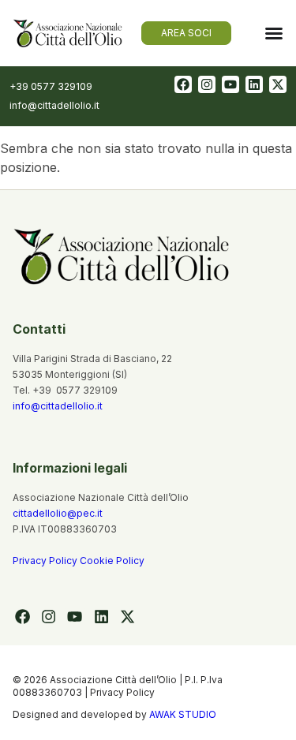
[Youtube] (230, 84)
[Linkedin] (254, 84)
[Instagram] (206, 84)
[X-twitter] (278, 84)
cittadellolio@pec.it (58, 513)
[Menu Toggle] (273, 33)
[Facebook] (183, 84)
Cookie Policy (112, 560)
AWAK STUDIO (182, 714)
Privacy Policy (46, 560)
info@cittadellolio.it (58, 406)
